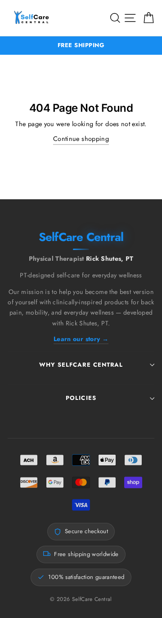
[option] (81, 45)
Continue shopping (81, 138)
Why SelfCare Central (81, 364)
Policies (81, 398)
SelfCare (81, 238)
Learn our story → (81, 338)
